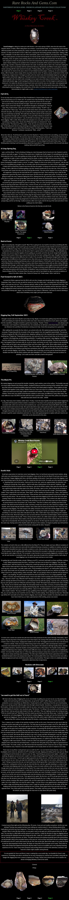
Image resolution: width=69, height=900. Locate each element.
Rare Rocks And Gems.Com (34, 3)
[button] (19, 11)
